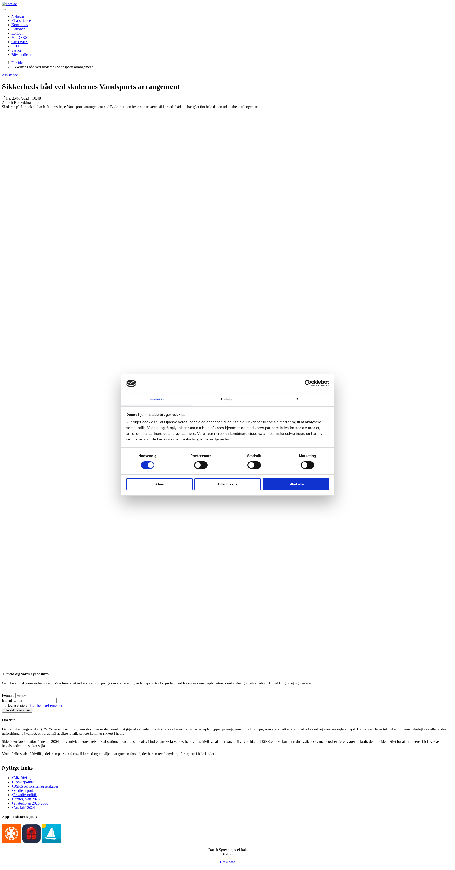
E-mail (7, 700)
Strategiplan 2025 (26, 799)
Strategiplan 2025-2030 (30, 803)
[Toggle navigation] (4, 9)
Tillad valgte (227, 484)
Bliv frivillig (22, 778)
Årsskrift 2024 (24, 808)
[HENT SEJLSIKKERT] (51, 842)
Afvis (159, 484)
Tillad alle (296, 484)
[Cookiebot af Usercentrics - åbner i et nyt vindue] (308, 383)
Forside (17, 63)
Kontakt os (19, 25)
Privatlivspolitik (25, 795)
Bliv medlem (21, 55)
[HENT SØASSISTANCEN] (11, 842)
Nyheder (17, 16)
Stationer (18, 29)
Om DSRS (19, 42)
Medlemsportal (24, 790)
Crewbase (227, 862)
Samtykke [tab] (156, 399)
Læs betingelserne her (46, 705)
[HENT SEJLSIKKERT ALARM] (31, 842)
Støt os (16, 50)
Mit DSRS (19, 38)
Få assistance (21, 20)
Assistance (10, 75)
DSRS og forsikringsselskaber (35, 786)
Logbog (17, 33)
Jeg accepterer (34, 705)
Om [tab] (298, 399)
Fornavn (8, 695)
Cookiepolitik (23, 782)
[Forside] (9, 4)
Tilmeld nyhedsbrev (17, 710)
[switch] (201, 465)
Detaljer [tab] (227, 399)
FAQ (15, 46)
